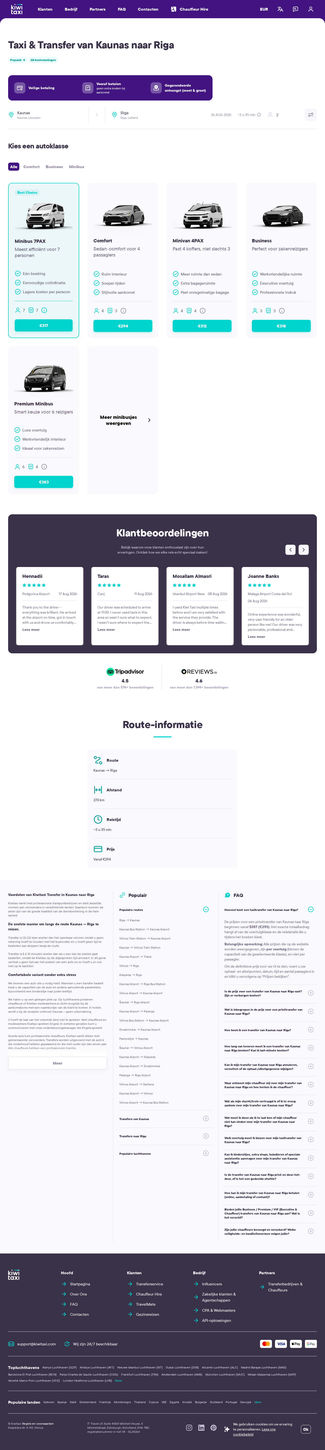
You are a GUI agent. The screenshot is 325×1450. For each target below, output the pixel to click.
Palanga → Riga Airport (135, 1075)
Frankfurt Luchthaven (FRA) (139, 1374)
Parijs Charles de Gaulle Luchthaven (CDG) (89, 1374)
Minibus (76, 166)
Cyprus (153, 1402)
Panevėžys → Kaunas (133, 1039)
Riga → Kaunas (129, 920)
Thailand (140, 1402)
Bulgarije (201, 1402)
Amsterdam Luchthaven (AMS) (181, 1374)
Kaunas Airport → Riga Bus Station (142, 984)
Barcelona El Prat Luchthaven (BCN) (32, 1374)
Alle (13, 166)
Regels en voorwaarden (38, 1423)
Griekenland (87, 1402)
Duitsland (216, 1402)
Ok (305, 1429)
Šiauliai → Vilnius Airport (136, 1048)
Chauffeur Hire (194, 9)
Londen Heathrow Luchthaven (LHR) (87, 1380)
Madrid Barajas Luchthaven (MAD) (263, 1367)
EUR (264, 9)
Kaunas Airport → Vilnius (136, 1093)
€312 (202, 325)
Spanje (62, 1402)
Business (54, 166)
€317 (43, 325)
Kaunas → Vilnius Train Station (139, 947)
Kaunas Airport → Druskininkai (139, 1066)
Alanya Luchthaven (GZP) (59, 1367)
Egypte (174, 1402)
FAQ (122, 9)
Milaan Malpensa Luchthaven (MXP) (272, 1374)
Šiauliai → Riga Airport (134, 1002)
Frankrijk (105, 1402)
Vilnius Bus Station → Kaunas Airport (144, 1020)
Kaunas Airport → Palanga (136, 1011)
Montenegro (122, 1402)
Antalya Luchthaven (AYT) (97, 1367)
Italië (73, 1402)
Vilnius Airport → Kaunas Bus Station (144, 1102)
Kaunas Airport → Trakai (135, 956)
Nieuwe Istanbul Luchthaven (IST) (140, 1367)
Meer (118, 1380)
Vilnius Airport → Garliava (136, 1084)
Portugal (231, 1402)
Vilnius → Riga (129, 966)
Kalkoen (48, 1402)
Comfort (31, 166)
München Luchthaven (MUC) (225, 1374)
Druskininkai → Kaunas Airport (139, 1029)
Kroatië (187, 1402)
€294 (123, 325)
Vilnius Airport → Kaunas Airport (140, 993)
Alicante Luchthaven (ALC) (220, 1367)
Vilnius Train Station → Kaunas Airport (144, 938)
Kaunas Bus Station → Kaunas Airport (144, 929)
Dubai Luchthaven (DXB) (182, 1367)
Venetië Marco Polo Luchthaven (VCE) (34, 1380)
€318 (281, 325)
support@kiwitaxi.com (36, 1343)
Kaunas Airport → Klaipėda (137, 1057)
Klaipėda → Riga (130, 975)
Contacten (148, 9)
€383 (44, 481)
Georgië (245, 1402)
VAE (164, 1402)
